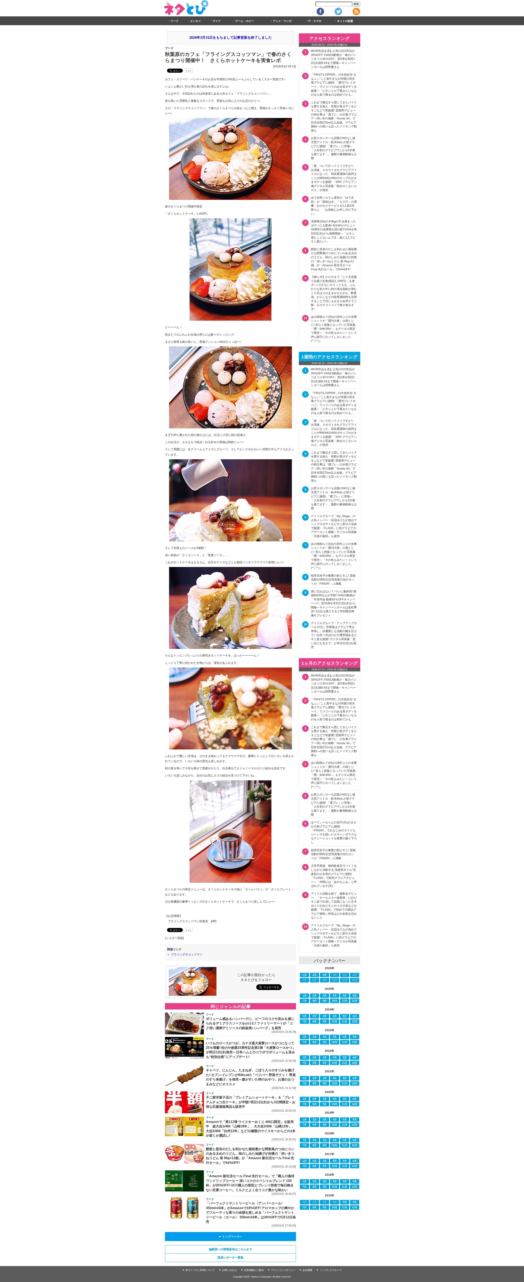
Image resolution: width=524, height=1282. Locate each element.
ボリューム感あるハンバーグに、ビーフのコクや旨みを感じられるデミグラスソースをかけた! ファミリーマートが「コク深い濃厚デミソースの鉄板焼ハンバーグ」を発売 (250, 1023)
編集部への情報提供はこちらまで (230, 1249)
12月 (354, 1000)
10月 (334, 1000)
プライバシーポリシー (283, 1270)
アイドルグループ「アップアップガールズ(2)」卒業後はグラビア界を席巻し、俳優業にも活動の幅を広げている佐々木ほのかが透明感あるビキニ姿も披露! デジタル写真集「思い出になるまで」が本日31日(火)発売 (334, 635)
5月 (345, 995)
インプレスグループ (331, 1270)
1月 (305, 975)
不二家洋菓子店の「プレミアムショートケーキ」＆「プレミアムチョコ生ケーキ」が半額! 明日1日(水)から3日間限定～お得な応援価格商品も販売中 (250, 1102)
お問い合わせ (229, 1270)
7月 (305, 1000)
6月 (355, 995)
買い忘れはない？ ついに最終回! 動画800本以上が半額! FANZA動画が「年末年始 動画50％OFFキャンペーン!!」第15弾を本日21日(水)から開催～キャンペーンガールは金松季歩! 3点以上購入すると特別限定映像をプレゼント (334, 603)
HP (214, 921)
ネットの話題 (345, 21)
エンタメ (195, 21)
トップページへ (230, 1236)
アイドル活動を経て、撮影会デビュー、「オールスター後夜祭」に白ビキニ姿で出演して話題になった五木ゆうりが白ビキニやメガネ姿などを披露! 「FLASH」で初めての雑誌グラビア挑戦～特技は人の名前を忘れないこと (334, 905)
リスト (188, 71)
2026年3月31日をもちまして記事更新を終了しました (230, 38)
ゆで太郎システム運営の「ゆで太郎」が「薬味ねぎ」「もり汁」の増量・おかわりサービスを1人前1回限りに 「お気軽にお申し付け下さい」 (334, 205)
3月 (325, 975)
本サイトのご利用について (200, 1270)
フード (174, 21)
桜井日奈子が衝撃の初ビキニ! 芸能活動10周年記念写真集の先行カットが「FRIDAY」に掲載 (333, 579)
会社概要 (307, 1270)
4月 (335, 995)
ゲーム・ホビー (244, 21)
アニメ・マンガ (282, 21)
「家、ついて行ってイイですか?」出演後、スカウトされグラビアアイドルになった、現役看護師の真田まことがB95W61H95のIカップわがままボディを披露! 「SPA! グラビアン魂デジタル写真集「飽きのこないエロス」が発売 (334, 178)
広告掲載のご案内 (254, 1270)
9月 (325, 1000)
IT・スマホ (314, 21)
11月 (344, 1000)
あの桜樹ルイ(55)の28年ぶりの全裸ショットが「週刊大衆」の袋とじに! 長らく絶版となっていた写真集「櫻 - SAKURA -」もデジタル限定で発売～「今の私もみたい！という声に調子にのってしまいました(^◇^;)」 (334, 329)
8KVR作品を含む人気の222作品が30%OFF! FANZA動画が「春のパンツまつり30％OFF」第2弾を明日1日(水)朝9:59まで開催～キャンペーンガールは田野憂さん (333, 58)
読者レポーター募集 (230, 1257)
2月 (315, 975)
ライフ (217, 21)
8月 (315, 1000)
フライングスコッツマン (186, 954)
